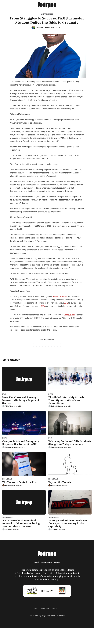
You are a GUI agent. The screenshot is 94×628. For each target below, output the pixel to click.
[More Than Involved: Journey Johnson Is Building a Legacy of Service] (24, 379)
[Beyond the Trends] (70, 464)
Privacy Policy (45, 609)
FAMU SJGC (56, 609)
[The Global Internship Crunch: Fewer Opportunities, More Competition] (70, 379)
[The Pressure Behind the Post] (24, 464)
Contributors (46, 562)
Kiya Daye (8, 529)
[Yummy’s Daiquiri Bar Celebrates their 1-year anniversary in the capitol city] (70, 502)
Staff (36, 562)
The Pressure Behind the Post (19, 482)
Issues (57, 562)
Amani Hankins (10, 485)
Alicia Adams (9, 406)
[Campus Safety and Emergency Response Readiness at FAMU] (24, 423)
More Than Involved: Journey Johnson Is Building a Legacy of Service (20, 400)
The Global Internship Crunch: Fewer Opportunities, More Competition (66, 400)
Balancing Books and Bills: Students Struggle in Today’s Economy (69, 443)
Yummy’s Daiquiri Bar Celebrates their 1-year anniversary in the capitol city (67, 523)
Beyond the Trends (59, 482)
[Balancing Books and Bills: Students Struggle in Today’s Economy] (70, 423)
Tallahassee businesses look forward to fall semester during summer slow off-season (21, 523)
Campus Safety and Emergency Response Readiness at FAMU (20, 443)
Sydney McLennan (57, 406)
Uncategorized (47, 14)
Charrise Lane (42, 27)
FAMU (36, 609)
